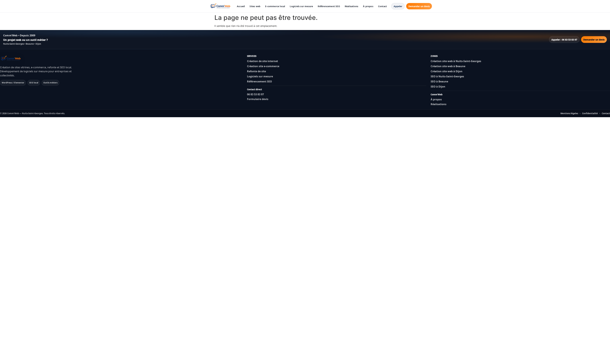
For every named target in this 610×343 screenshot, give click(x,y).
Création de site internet (262, 61)
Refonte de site (256, 71)
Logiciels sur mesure (301, 6)
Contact (382, 6)
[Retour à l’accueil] (11, 59)
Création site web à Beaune (448, 66)
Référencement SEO (329, 6)
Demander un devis (419, 6)
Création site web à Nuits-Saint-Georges (456, 61)
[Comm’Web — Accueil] (221, 6)
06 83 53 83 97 (255, 94)
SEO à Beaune (439, 81)
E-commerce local (275, 6)
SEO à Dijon (438, 86)
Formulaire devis (257, 99)
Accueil (241, 6)
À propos (368, 6)
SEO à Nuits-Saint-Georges (447, 76)
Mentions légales (569, 113)
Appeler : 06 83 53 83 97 (564, 39)
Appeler (398, 6)
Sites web (255, 6)
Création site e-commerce (263, 66)
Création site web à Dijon (446, 71)
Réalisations (351, 6)
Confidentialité (590, 113)
